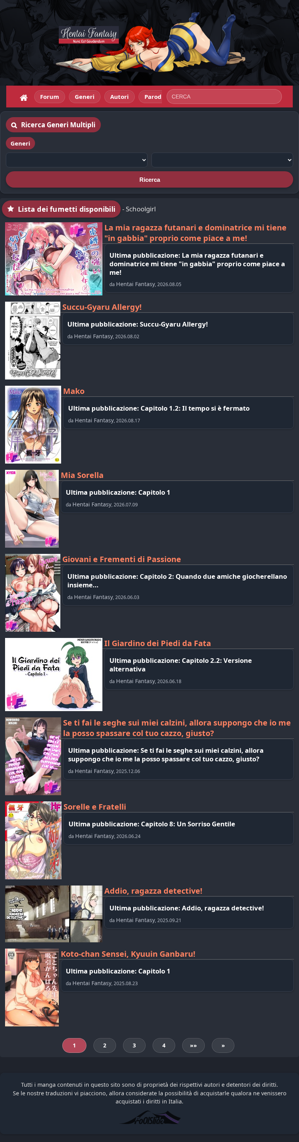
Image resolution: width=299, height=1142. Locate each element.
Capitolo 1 (154, 492)
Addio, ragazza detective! (153, 890)
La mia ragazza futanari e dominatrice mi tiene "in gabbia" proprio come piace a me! (195, 232)
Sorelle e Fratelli (94, 806)
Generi (20, 143)
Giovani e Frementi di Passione (121, 559)
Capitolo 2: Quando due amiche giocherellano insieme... (177, 580)
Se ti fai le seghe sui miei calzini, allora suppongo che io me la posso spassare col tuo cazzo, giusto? (177, 727)
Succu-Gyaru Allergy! (102, 307)
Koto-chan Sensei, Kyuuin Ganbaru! (128, 954)
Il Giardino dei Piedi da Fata (157, 643)
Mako (73, 391)
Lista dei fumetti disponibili (66, 209)
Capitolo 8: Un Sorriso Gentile (188, 823)
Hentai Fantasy (135, 284)
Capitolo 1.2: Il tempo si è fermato (195, 408)
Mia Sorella (82, 475)
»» (193, 1045)
